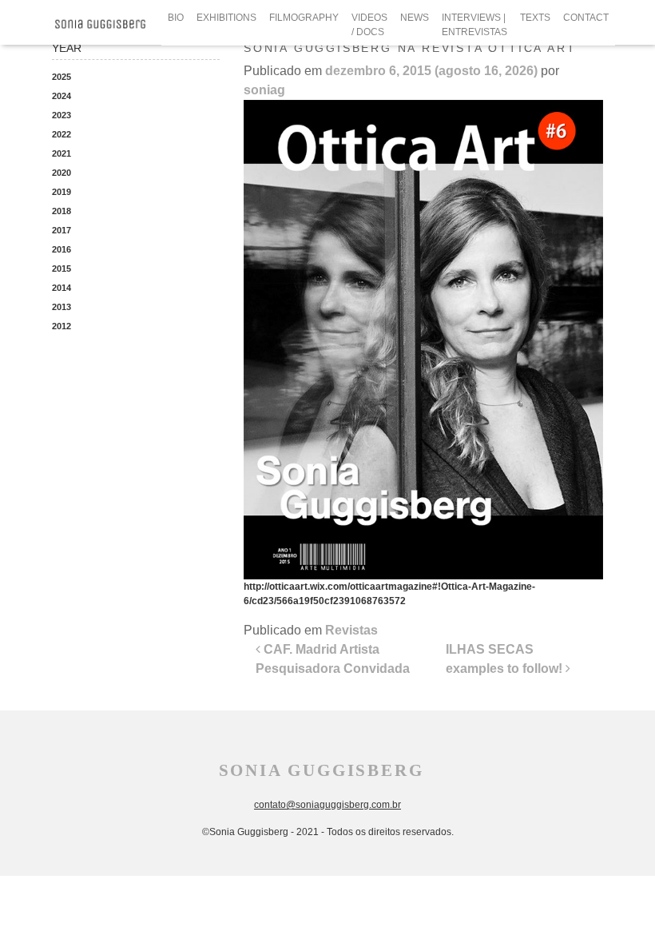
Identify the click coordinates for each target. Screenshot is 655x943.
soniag (264, 90)
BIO (176, 17)
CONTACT (586, 17)
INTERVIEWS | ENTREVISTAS (474, 25)
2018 (61, 211)
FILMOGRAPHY (304, 17)
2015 (61, 268)
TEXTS (535, 17)
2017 (61, 230)
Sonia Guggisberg (321, 770)
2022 (61, 134)
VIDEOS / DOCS (369, 25)
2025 (61, 77)
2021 (61, 153)
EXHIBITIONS (226, 17)
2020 (61, 172)
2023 (61, 115)
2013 (61, 307)
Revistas (351, 630)
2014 (61, 287)
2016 (61, 249)
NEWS (414, 17)
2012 (61, 326)
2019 (61, 192)
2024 (61, 96)
